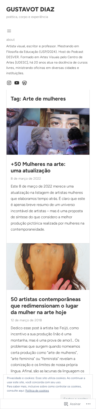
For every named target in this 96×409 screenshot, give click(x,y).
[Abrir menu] (9, 31)
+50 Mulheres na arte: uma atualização (38, 167)
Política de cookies (37, 390)
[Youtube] (17, 83)
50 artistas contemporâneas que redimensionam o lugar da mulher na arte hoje (46, 305)
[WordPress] (24, 83)
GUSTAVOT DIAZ (30, 9)
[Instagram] (9, 83)
